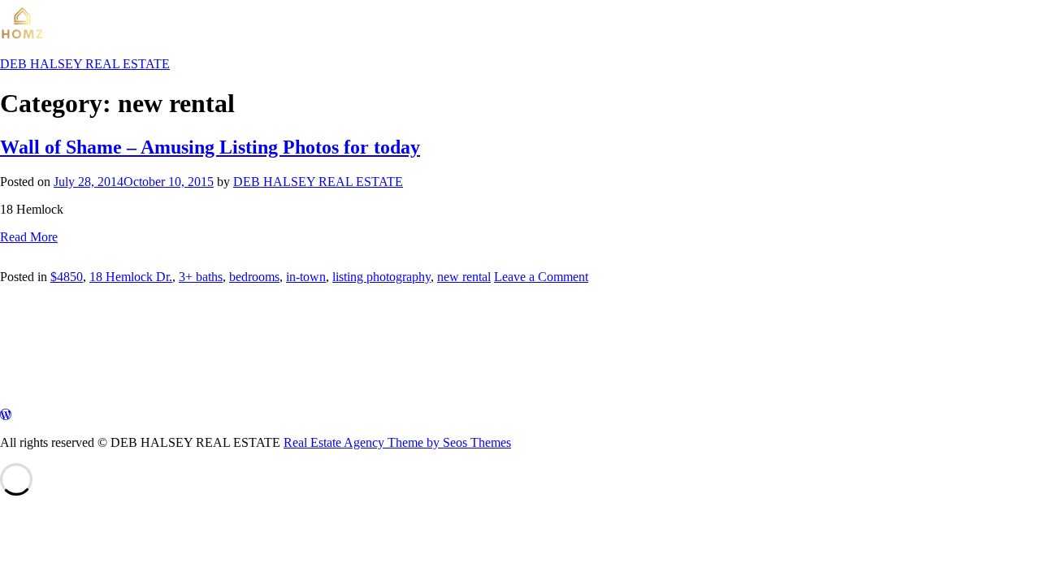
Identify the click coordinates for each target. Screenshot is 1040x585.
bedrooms (254, 277)
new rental (464, 277)
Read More (29, 237)
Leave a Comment (541, 277)
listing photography (381, 277)
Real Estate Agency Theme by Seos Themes (397, 442)
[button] (11, 362)
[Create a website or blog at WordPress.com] (5, 415)
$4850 (66, 277)
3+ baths (201, 277)
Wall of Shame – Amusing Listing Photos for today (210, 147)
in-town (306, 277)
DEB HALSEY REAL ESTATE (318, 181)
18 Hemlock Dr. (130, 277)
